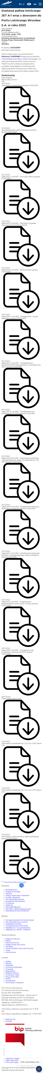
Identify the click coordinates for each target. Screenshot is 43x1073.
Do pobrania (10, 981)
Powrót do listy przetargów (15, 882)
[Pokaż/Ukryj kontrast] (29, 4)
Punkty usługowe (13, 897)
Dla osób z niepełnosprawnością (18, 909)
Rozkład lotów (11, 890)
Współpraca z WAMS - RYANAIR (18, 930)
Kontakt (9, 1021)
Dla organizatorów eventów (17, 922)
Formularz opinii (12, 1062)
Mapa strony (10, 1019)
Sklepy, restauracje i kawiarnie (17, 895)
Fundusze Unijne (12, 975)
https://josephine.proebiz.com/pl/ (15, 59)
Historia (8, 963)
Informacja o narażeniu (15, 983)
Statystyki (9, 965)
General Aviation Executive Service (19, 948)
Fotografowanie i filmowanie (17, 926)
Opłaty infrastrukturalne (15, 945)
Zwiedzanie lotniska (13, 924)
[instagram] (6, 1053)
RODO (8, 979)
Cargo (8, 950)
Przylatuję (10, 903)
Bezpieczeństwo (12, 973)
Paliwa (8, 941)
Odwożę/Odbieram (13, 907)
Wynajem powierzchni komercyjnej (20, 920)
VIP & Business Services (15, 899)
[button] (39, 1069)
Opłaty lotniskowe (13, 939)
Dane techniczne (12, 943)
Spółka (8, 961)
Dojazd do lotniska (13, 892)
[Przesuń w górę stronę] (21, 885)
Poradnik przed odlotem (15, 901)
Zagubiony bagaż (12, 1058)
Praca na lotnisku (12, 977)
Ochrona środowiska (14, 967)
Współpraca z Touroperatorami (18, 928)
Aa (35, 4)
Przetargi (9, 969)
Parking (9, 894)
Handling (9, 946)
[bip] (24, 1046)
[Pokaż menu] (40, 4)
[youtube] (7, 1049)
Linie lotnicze (11, 952)
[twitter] (6, 1051)
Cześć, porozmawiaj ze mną (29, 1062)
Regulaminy (10, 971)
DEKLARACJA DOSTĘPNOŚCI (17, 911)
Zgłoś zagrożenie (12, 1060)
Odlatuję (9, 905)
